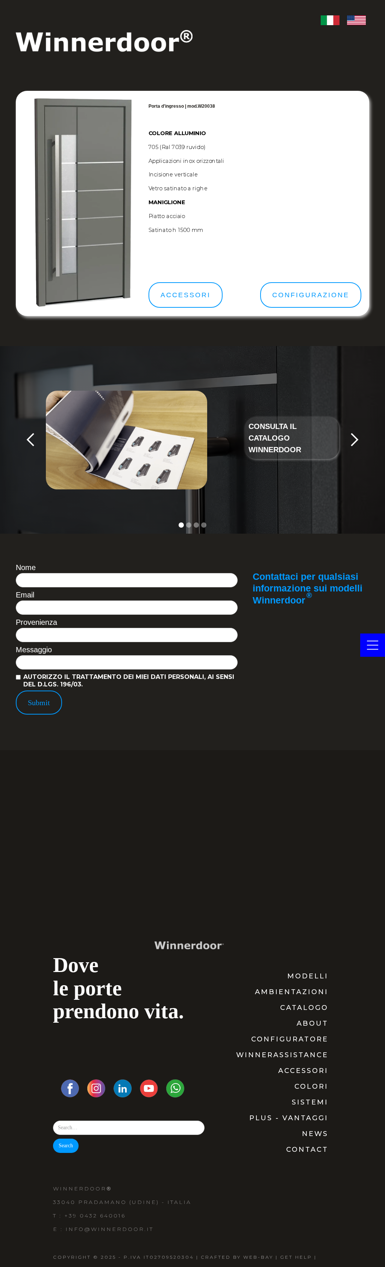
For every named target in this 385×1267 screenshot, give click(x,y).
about (312, 1023)
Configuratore (289, 1039)
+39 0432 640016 (95, 1215)
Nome (26, 567)
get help (296, 1257)
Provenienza (36, 622)
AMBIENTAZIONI (291, 992)
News (315, 1134)
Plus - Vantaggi (288, 1118)
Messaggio (34, 649)
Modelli (307, 976)
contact (307, 1149)
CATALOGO (304, 1007)
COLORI (311, 1086)
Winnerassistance (282, 1055)
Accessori (303, 1070)
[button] (31, 440)
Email (25, 595)
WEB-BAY (258, 1257)
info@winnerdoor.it (109, 1229)
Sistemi (310, 1102)
